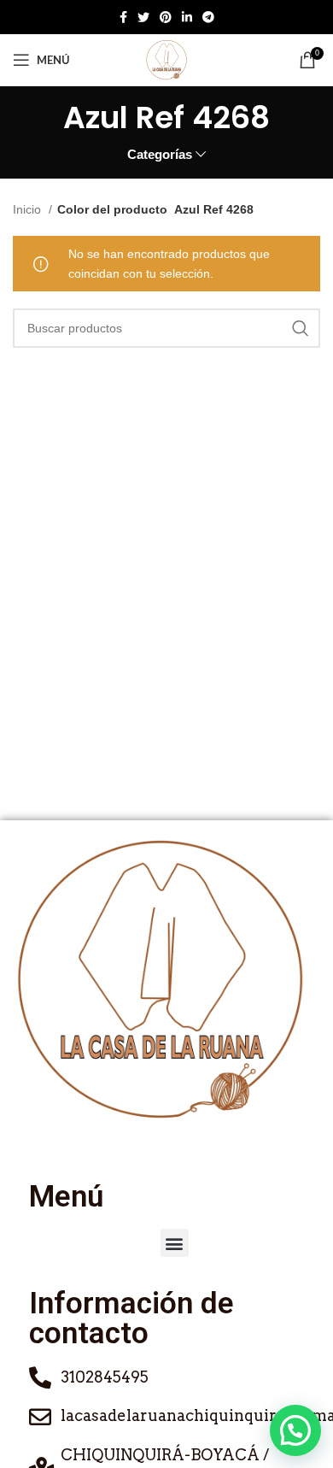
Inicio (28, 209)
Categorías (159, 154)
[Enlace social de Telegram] (208, 17)
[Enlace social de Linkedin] (187, 17)
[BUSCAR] (300, 328)
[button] (175, 1243)
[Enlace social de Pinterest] (166, 17)
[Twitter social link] (143, 17)
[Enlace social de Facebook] (123, 17)
